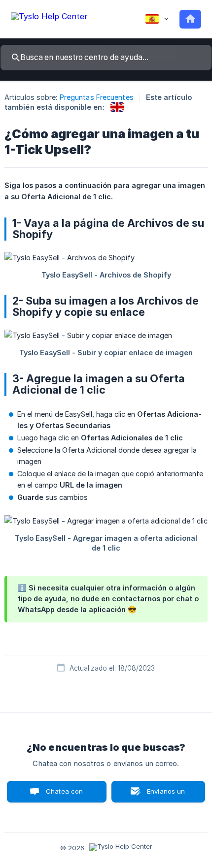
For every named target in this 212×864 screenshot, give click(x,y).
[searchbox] (106, 57)
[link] (117, 107)
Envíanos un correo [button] (166, 794)
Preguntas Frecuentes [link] (97, 97)
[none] (49, 18)
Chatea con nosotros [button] (62, 794)
